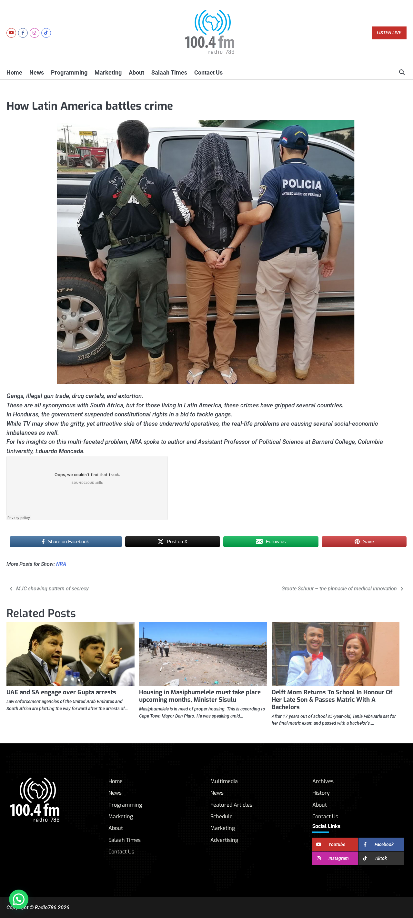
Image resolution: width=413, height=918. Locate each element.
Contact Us (208, 72)
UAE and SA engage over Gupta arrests (61, 692)
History (321, 793)
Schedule (221, 816)
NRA (61, 564)
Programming (69, 72)
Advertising (224, 840)
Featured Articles (231, 804)
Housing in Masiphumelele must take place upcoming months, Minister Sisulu (200, 696)
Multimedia (224, 781)
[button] (18, 899)
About (136, 72)
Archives (323, 781)
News (36, 72)
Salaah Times (169, 72)
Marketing (108, 72)
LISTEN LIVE (389, 32)
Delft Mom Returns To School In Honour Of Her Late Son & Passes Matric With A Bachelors (332, 699)
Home (14, 72)
